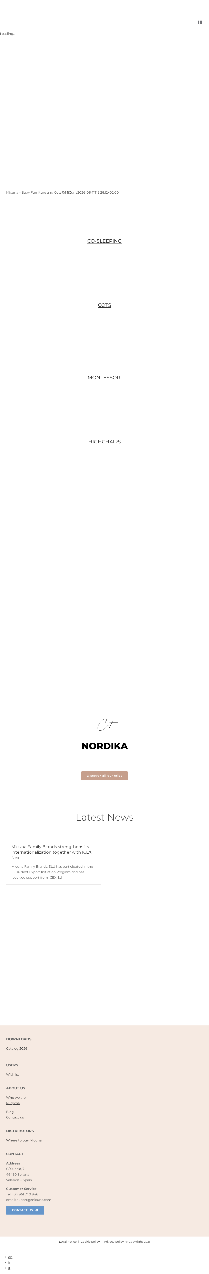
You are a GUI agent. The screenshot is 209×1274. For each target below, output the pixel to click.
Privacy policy (114, 1241)
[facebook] (87, 1221)
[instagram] (96, 1221)
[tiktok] (104, 1221)
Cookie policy (90, 1241)
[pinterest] (121, 1221)
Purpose (13, 1103)
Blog (10, 1112)
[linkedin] (113, 1221)
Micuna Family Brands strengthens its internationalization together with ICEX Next (51, 852)
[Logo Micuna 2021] (43, 5)
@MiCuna (69, 192)
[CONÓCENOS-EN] (104, 965)
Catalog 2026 (16, 1048)
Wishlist (12, 1075)
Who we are (16, 1098)
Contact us (15, 1117)
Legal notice (68, 1241)
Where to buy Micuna (24, 1140)
